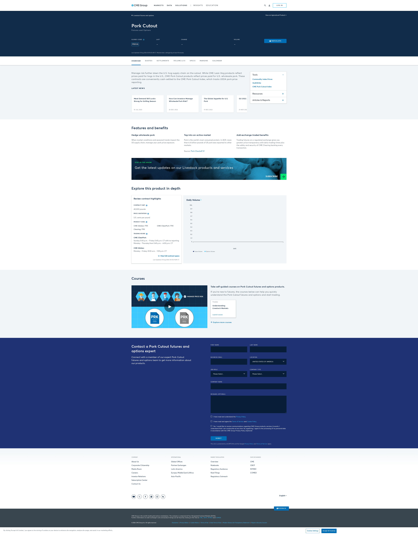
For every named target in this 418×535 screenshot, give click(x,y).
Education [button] (212, 5)
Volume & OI (179, 61)
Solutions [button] (181, 5)
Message (218, 394)
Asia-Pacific (176, 476)
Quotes (148, 61)
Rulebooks (215, 465)
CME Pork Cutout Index (262, 87)
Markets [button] (159, 5)
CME (252, 462)
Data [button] (169, 5)
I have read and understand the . (229, 417)
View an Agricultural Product (275, 15)
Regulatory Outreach (219, 476)
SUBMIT (219, 438)
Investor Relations (138, 476)
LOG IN (279, 5)
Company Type (255, 369)
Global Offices (176, 462)
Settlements (163, 61)
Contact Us (135, 484)
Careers (134, 473)
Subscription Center (139, 480)
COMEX (253, 473)
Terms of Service (238, 421)
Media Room (136, 469)
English (282, 496)
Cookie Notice (194, 522)
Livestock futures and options (143, 15)
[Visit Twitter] (139, 497)
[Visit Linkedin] (151, 497)
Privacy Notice (184, 522)
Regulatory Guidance (219, 469)
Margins (204, 61)
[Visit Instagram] (157, 497)
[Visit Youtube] (133, 497)
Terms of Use (204, 522)
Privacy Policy (240, 417)
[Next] (243, 104)
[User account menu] (269, 5)
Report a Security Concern (259, 522)
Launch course (217, 315)
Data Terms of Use (215, 522)
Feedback (282, 508)
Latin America (176, 469)
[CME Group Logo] (139, 5)
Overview (214, 462)
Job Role (214, 369)
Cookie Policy (251, 421)
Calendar (217, 61)
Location (253, 357)
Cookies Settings (312, 531)
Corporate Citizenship (140, 465)
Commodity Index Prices (262, 79)
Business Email (216, 357)
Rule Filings (215, 473)
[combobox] (268, 362)
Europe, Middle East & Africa (182, 473)
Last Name (254, 345)
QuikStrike (256, 83)
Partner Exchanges (178, 465)
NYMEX (253, 469)
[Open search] (265, 5)
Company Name (216, 382)
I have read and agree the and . (235, 421)
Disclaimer (175, 522)
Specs (192, 61)
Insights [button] (198, 5)
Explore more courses (222, 322)
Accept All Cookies (329, 531)
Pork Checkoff (197, 151)
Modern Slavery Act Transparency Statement (236, 522)
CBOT (252, 465)
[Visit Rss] (163, 497)
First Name (215, 345)
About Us (135, 462)
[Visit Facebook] (145, 497)
